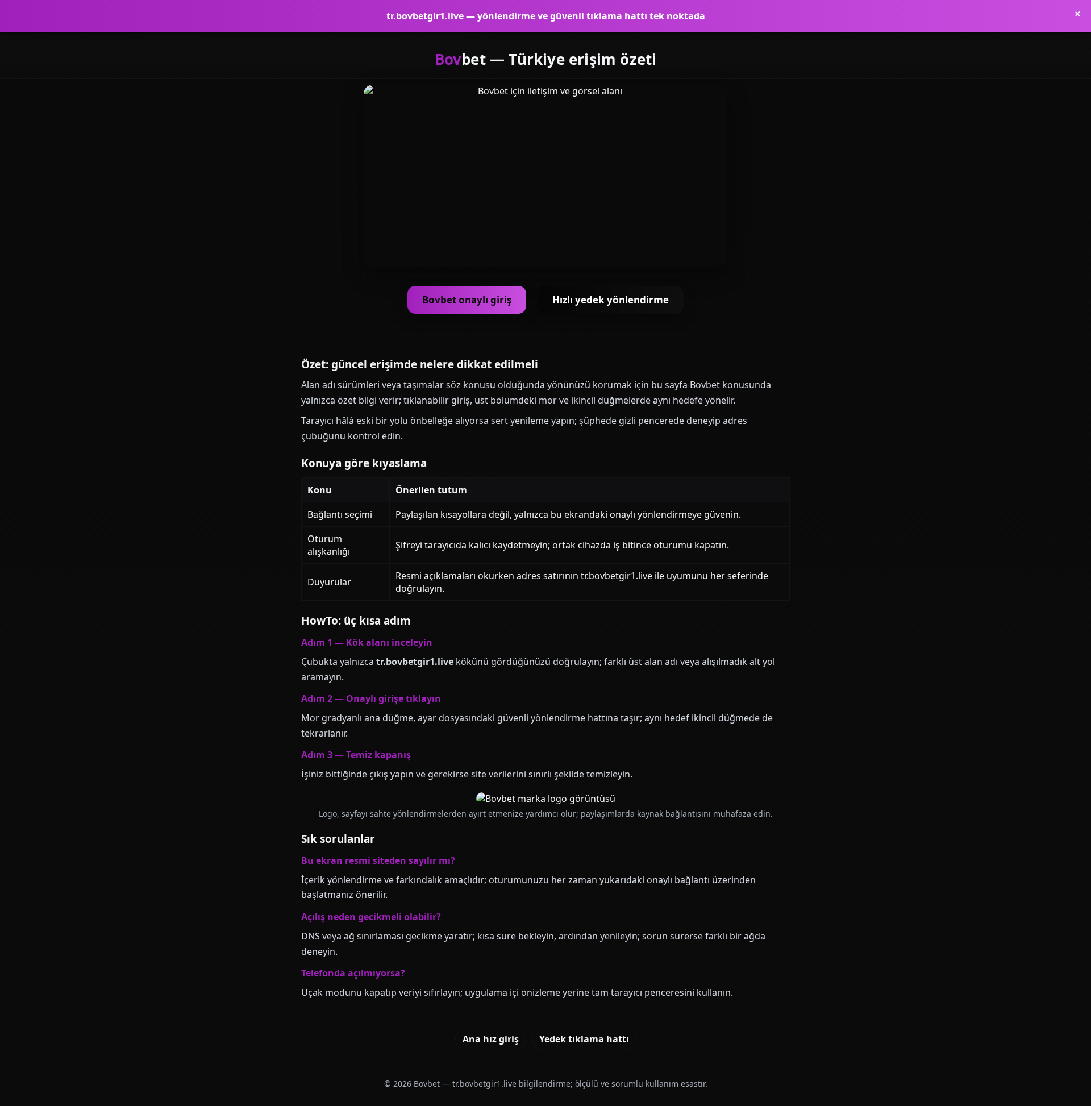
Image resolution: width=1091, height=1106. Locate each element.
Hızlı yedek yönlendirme (610, 299)
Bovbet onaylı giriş (466, 299)
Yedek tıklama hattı (584, 1039)
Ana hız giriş (491, 1039)
